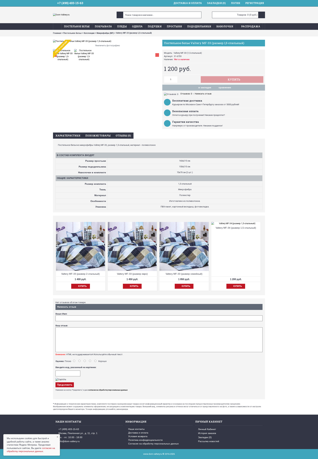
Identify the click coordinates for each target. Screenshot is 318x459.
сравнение (225, 87)
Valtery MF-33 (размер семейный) (184, 273)
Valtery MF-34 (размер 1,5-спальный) (236, 227)
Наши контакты (136, 429)
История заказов (207, 433)
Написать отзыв (203, 93)
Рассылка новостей (208, 441)
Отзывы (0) (123, 135)
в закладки (204, 87)
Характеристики (67, 135)
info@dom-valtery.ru (69, 441)
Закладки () (205, 437)
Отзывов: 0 (186, 93)
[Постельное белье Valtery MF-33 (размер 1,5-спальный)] (106, 41)
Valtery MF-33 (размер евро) (132, 273)
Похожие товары (98, 135)
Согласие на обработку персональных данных (153, 443)
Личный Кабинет (207, 429)
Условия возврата (137, 436)
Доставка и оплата (138, 432)
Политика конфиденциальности (145, 440)
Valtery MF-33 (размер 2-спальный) (80, 273)
